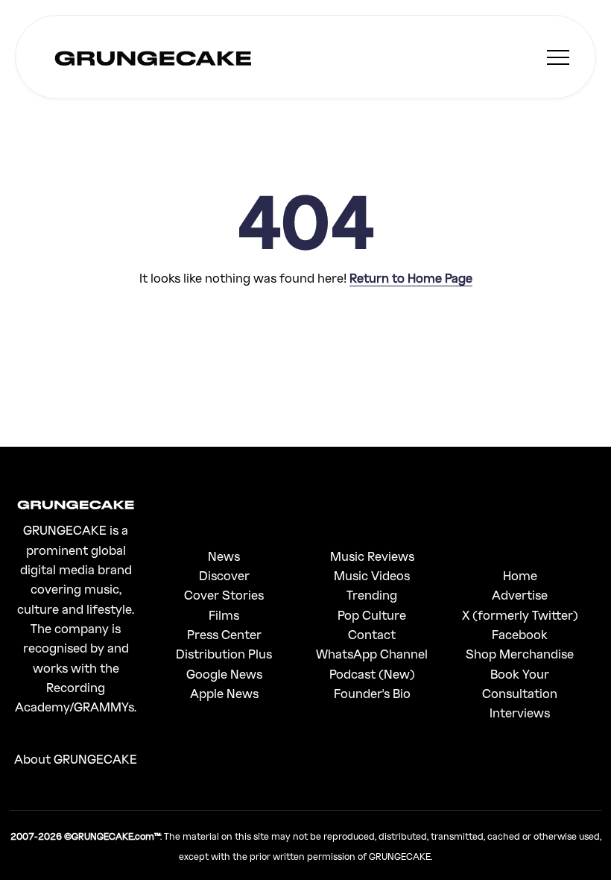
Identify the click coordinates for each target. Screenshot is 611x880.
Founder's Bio (372, 693)
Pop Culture (372, 615)
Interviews (520, 712)
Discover (224, 575)
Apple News (224, 693)
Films (224, 615)
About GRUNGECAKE (75, 759)
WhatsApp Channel (372, 653)
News (224, 556)
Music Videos (372, 575)
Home (520, 575)
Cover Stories (224, 595)
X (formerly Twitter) (520, 615)
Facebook (520, 634)
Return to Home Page (410, 278)
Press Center (224, 634)
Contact (372, 634)
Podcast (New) (372, 674)
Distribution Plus (224, 653)
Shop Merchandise (520, 653)
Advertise (520, 595)
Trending (371, 595)
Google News (224, 674)
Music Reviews (372, 556)
